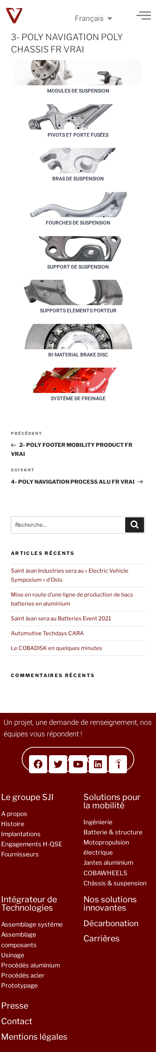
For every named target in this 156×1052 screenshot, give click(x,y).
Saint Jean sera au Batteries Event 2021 (61, 618)
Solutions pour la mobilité (111, 801)
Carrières (101, 938)
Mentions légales (34, 1037)
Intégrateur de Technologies (29, 903)
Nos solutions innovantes (110, 903)
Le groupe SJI (27, 797)
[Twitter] (58, 764)
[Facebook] (38, 764)
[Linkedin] (98, 764)
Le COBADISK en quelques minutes (56, 648)
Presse (14, 1006)
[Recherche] (134, 525)
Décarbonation (111, 923)
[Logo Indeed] (118, 764)
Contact (16, 1021)
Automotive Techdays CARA (47, 633)
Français (89, 18)
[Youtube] (78, 764)
